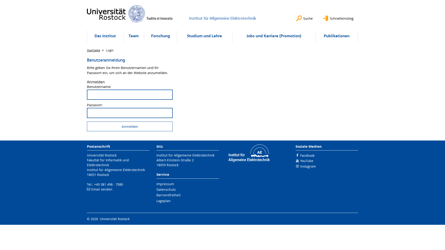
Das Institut (105, 36)
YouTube (306, 161)
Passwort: (94, 105)
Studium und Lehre (204, 36)
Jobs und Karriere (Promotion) (273, 36)
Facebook (307, 155)
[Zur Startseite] (130, 14)
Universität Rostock (102, 155)
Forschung (160, 36)
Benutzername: (99, 86)
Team (134, 36)
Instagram (308, 166)
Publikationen (337, 36)
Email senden (101, 189)
